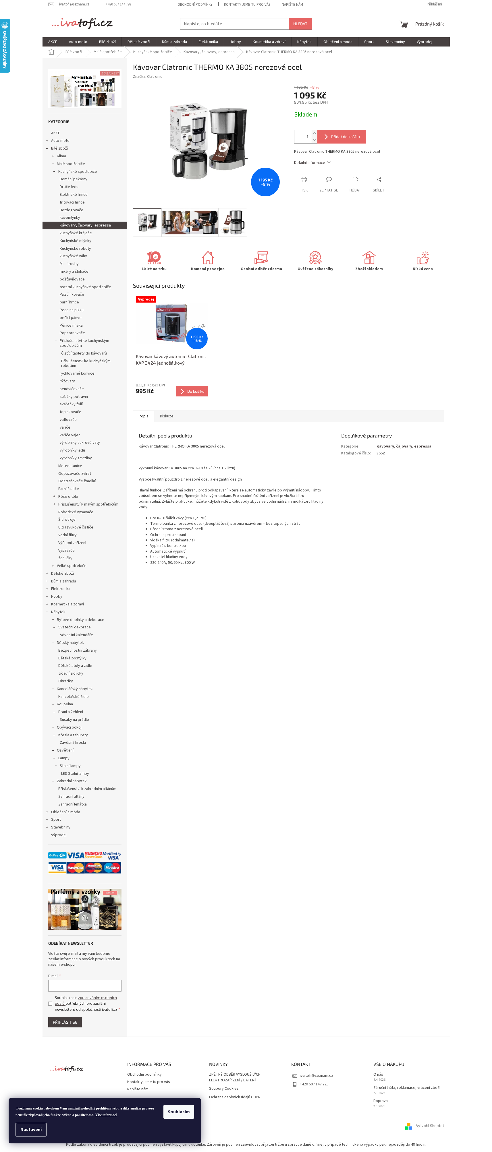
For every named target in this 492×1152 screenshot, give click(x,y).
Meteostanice (70, 466)
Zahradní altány (71, 796)
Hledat (300, 23)
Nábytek (58, 612)
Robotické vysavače (75, 512)
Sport (56, 819)
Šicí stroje (67, 519)
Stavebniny (60, 827)
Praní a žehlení (70, 712)
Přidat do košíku (345, 136)
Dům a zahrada (63, 581)
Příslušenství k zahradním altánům (87, 789)
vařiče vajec (70, 435)
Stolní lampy (70, 766)
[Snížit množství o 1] (314, 140)
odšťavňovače (72, 279)
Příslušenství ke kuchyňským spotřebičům (84, 343)
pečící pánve (71, 318)
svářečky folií (71, 404)
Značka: (147, 77)
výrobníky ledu (72, 450)
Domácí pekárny (73, 179)
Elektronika (60, 589)
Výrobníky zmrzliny (76, 458)
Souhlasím (179, 1112)
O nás (378, 1074)
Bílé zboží (59, 148)
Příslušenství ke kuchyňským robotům (86, 363)
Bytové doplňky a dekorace (80, 620)
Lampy (64, 758)
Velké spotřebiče (71, 566)
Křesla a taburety (73, 735)
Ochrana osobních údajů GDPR (235, 1097)
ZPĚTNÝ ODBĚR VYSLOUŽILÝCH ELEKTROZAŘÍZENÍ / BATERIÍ (235, 1077)
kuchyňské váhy (73, 256)
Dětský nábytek (70, 643)
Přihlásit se (65, 1022)
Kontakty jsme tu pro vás (247, 4)
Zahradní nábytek (72, 781)
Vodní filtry (67, 535)
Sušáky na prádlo (74, 720)
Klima (61, 156)
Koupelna (65, 704)
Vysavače (66, 550)
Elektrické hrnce (74, 195)
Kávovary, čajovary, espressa (85, 225)
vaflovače (68, 420)
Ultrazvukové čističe (75, 527)
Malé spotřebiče (71, 164)
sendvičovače (72, 389)
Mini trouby (69, 264)
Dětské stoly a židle (75, 666)
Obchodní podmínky (195, 4)
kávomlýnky (70, 217)
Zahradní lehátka (72, 804)
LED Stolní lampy (75, 774)
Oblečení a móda (65, 812)
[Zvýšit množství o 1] (314, 133)
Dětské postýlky (72, 658)
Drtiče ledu (69, 187)
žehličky (65, 558)
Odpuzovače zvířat (74, 474)
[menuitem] (53, 42)
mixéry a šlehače (74, 271)
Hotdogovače (71, 210)
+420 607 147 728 (314, 1084)
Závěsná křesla (73, 743)
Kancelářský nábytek (75, 689)
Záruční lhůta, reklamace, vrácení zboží (406, 1088)
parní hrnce (69, 302)
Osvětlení (65, 750)
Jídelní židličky (70, 673)
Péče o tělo (68, 496)
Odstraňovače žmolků (77, 481)
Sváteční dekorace (74, 627)
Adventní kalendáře (76, 635)
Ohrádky (65, 681)
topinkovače (70, 412)
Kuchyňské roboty (75, 248)
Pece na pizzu (72, 310)
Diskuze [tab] (166, 416)
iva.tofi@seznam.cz (316, 1076)
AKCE (55, 133)
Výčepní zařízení (72, 543)
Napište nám (292, 4)
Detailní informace (309, 163)
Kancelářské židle (73, 697)
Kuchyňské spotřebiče (77, 172)
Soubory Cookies (224, 1088)
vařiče (65, 427)
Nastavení (31, 1129)
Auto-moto (60, 141)
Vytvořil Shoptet (430, 1126)
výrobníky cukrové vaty (80, 443)
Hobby (56, 596)
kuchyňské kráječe (76, 233)
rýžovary (67, 381)
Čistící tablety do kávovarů (84, 353)
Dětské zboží (62, 573)
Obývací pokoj (69, 727)
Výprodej (59, 835)
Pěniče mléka (71, 325)
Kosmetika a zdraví (67, 604)
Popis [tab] (143, 416)
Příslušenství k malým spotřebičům (88, 504)
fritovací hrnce (72, 202)
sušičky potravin (74, 397)
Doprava (380, 1101)
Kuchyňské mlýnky (75, 241)
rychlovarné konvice (77, 373)
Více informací (106, 1115)
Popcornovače (72, 333)
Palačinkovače (72, 294)
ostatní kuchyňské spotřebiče (85, 287)
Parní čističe (68, 489)
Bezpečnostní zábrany (77, 650)
